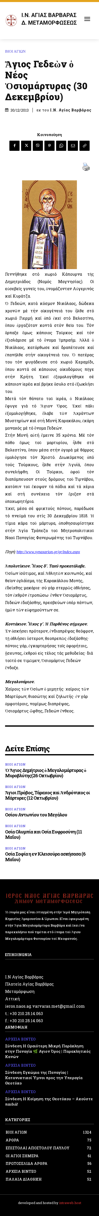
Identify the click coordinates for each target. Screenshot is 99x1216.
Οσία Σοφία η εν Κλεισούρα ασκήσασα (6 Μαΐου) (45, 856)
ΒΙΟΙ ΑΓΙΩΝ (15, 51)
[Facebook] (14, 146)
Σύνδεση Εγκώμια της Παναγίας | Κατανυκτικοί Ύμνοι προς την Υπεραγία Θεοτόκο (43, 1078)
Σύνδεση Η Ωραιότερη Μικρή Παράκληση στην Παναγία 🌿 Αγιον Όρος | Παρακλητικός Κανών (48, 1051)
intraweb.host (70, 1202)
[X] (26, 146)
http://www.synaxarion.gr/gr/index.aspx (48, 552)
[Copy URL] (84, 146)
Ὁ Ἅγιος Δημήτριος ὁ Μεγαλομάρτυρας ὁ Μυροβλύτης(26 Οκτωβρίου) (45, 773)
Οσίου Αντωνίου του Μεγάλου (36, 815)
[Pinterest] (49, 146)
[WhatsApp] (61, 146)
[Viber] (38, 146)
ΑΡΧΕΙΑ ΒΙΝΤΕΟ (20, 1039)
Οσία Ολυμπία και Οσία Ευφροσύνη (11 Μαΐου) (43, 834)
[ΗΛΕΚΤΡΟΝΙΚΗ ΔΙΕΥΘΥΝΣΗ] (73, 146)
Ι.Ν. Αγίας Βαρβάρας (70, 110)
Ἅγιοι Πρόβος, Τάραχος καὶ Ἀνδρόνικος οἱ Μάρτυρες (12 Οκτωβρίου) (47, 795)
